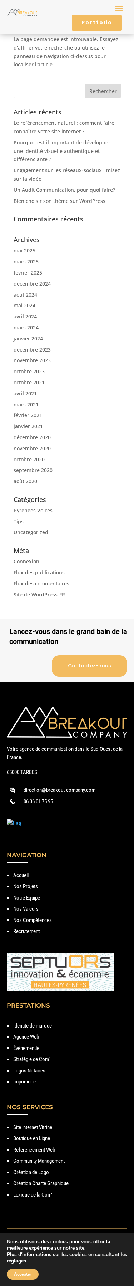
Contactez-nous (89, 665)
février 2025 (28, 272)
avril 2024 (25, 316)
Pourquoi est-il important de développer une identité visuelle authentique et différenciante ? (62, 151)
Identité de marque (32, 1026)
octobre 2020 (29, 459)
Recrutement (26, 931)
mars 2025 (26, 261)
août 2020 (25, 481)
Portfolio (96, 22)
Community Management (39, 1161)
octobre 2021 (29, 382)
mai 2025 (24, 250)
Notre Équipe (26, 898)
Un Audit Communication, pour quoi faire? (64, 189)
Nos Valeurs (26, 909)
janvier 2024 (28, 338)
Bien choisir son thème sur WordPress (59, 201)
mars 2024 (26, 327)
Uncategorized (31, 532)
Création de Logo (31, 1172)
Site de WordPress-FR (39, 594)
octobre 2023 (29, 371)
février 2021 (28, 415)
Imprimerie (24, 1082)
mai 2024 (24, 305)
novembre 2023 (32, 360)
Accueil (21, 875)
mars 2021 (26, 404)
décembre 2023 (32, 349)
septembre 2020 (33, 470)
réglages (16, 1261)
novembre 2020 (32, 448)
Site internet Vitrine (32, 1127)
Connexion (26, 561)
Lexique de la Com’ (32, 1195)
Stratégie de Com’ (31, 1059)
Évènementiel (26, 1048)
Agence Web (26, 1037)
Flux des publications (39, 572)
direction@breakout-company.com (59, 790)
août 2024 (25, 294)
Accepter (22, 1274)
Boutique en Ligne (31, 1138)
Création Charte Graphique (41, 1183)
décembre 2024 (32, 283)
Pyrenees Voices (33, 510)
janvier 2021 (28, 426)
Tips (19, 521)
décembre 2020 (32, 437)
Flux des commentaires (41, 583)
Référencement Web (34, 1150)
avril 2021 (25, 393)
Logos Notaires (29, 1070)
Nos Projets (25, 886)
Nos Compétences (32, 920)
